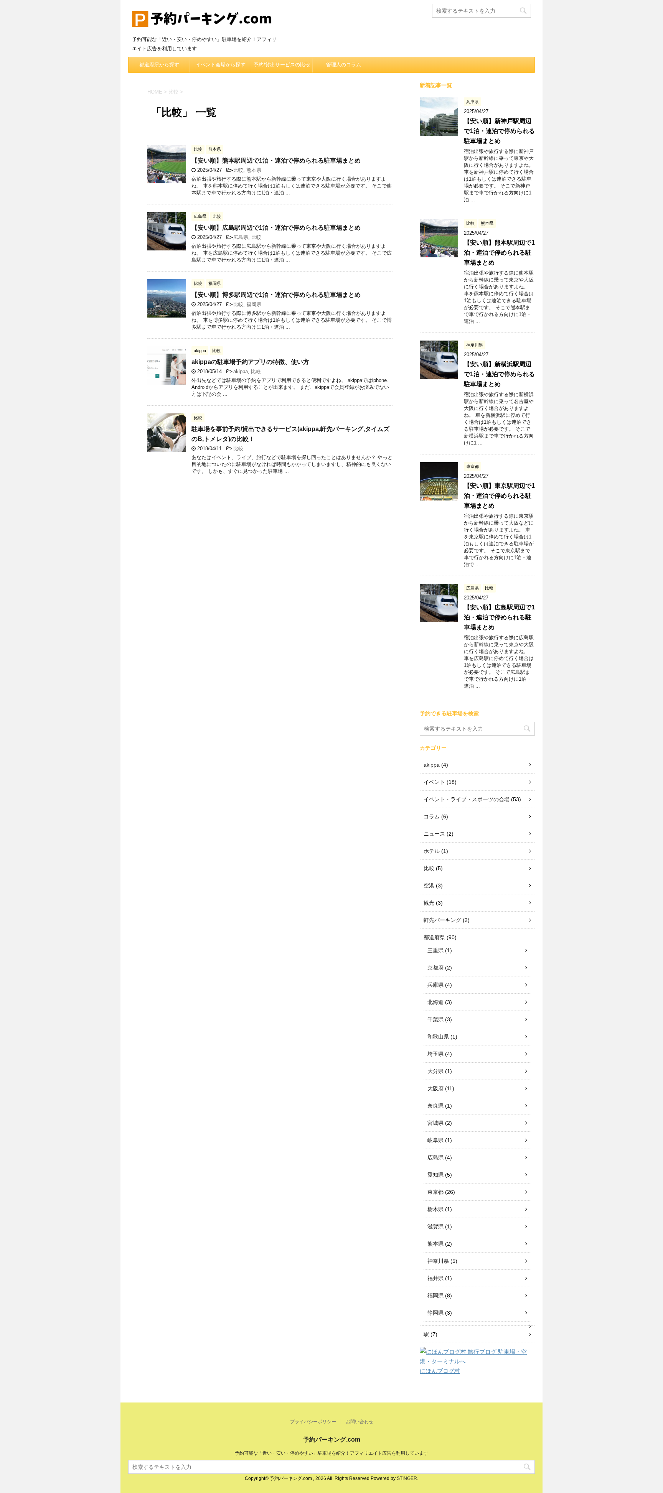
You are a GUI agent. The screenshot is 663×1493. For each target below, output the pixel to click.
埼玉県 (435, 1054)
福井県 (435, 1278)
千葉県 (435, 1019)
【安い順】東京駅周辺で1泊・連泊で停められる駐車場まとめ (499, 495)
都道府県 (434, 937)
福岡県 (253, 304)
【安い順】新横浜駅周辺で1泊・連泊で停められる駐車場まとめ (499, 374)
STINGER (407, 1478)
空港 (429, 885)
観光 (429, 903)
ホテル (432, 851)
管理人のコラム (343, 64)
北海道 (435, 1002)
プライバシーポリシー (313, 1421)
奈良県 (435, 1106)
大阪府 (435, 1088)
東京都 (435, 1192)
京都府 (435, 968)
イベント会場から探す (221, 64)
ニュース (434, 834)
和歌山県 (438, 1037)
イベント (434, 782)
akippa (240, 371)
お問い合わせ (359, 1421)
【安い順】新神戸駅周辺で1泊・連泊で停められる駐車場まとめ (499, 131)
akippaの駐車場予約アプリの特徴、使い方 (250, 362)
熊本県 (253, 170)
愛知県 (435, 1175)
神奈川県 (438, 1261)
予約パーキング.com (331, 1439)
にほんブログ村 (440, 1371)
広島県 (240, 237)
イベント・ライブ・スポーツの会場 (467, 799)
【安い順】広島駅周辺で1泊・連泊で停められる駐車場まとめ (276, 227)
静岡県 (435, 1313)
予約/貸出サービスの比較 (282, 64)
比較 (238, 170)
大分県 (435, 1071)
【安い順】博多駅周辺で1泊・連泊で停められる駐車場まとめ (276, 294)
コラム (432, 816)
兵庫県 (435, 985)
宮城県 (435, 1123)
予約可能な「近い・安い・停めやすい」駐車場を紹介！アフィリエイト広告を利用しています (331, 1453)
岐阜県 (435, 1140)
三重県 (435, 950)
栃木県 (435, 1209)
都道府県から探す (159, 64)
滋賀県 (435, 1226)
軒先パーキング (442, 920)
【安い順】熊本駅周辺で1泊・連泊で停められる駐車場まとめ (276, 160)
